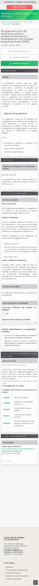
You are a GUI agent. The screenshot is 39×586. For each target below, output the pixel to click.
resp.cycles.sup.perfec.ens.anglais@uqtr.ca (18, 449)
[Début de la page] (29, 582)
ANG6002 (6, 403)
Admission (9, 567)
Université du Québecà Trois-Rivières (14, 538)
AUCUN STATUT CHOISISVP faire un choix (19, 7)
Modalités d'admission (21, 57)
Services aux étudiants (13, 579)
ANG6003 (6, 409)
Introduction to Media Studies (22, 409)
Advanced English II (21, 398)
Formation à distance (13, 573)
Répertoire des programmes (11, 22)
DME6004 (6, 423)
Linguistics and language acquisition (23, 403)
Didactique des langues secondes (23, 416)
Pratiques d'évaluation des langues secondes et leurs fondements (24, 423)
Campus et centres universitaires (17, 576)
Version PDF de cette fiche (20, 51)
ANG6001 (6, 398)
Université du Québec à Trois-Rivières (20, 2)
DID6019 (6, 416)
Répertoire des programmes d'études (19, 15)
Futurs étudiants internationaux (17, 570)
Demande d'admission (21, 63)
